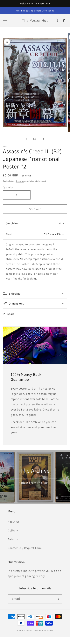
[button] (5, 20)
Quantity (8, 187)
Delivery (13, 530)
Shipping (20, 181)
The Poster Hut (30, 630)
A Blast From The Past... (35, 482)
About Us (13, 521)
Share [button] (11, 314)
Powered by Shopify (44, 630)
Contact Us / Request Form (25, 548)
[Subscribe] (57, 598)
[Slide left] (26, 139)
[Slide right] (43, 139)
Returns (13, 539)
